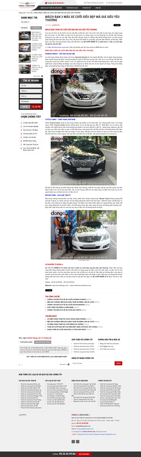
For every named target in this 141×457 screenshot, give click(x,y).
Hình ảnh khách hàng (42, 342)
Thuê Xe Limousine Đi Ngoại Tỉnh (31, 396)
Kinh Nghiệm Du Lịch (106, 346)
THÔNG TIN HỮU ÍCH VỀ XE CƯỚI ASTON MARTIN (65, 305)
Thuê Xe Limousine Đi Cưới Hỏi (31, 394)
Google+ (77, 441)
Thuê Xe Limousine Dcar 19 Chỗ (84, 352)
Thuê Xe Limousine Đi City (29, 398)
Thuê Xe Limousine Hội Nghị (30, 404)
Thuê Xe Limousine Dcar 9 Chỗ (84, 346)
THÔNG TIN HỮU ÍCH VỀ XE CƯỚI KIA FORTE (64, 310)
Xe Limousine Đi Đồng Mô (108, 400)
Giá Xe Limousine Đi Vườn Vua (110, 398)
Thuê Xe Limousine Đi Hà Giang (110, 388)
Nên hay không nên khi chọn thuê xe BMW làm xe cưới (89, 47)
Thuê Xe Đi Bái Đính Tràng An (109, 404)
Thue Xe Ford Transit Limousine (31, 408)
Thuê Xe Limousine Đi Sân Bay (31, 386)
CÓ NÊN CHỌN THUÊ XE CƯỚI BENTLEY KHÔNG (65, 324)
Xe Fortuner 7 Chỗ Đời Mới (56, 396)
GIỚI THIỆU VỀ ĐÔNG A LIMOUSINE (60, 307)
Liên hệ (98, 8)
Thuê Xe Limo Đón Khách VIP (30, 388)
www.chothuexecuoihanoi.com (80, 285)
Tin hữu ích (56, 25)
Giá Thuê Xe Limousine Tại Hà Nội (85, 384)
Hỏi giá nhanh (84, 454)
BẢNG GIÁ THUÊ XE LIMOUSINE (51, 8)
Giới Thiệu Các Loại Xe (107, 349)
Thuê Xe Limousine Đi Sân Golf (31, 392)
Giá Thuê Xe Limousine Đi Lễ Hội (84, 397)
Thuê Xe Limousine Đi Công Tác (31, 390)
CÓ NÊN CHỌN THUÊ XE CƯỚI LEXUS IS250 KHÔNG (66, 319)
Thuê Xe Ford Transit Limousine (84, 343)
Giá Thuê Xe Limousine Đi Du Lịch (85, 388)
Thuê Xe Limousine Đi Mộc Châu (110, 386)
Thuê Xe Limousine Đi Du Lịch (30, 384)
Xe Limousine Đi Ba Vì (107, 402)
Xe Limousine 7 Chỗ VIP (55, 384)
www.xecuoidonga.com (60, 285)
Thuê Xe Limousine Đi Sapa (109, 384)
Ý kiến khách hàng (26, 342)
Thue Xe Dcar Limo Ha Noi (29, 406)
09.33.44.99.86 (58, 3)
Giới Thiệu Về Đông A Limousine (94, 3)
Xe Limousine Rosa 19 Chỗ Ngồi (57, 392)
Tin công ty (25, 22)
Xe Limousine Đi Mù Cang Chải (110, 390)
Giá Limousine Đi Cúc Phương (110, 406)
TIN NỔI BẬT (24, 28)
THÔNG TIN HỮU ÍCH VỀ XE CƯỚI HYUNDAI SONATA (66, 299)
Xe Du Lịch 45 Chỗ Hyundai (56, 404)
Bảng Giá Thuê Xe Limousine (109, 343)
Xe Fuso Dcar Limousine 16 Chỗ (57, 390)
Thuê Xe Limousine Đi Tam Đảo (110, 396)
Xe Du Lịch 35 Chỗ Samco (55, 402)
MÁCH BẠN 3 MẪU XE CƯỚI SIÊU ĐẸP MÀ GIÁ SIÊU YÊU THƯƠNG (37, 36)
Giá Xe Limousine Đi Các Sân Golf (85, 390)
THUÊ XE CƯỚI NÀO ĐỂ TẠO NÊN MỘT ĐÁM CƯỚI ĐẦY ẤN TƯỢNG (72, 327)
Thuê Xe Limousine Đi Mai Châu (110, 392)
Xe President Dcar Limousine (56, 388)
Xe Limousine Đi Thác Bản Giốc (110, 394)
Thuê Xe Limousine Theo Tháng (31, 400)
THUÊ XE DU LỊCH (72, 8)
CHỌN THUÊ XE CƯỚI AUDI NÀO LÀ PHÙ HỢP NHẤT (66, 329)
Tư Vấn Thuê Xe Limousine (114, 3)
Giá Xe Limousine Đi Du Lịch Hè (84, 392)
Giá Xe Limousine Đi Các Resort (84, 386)
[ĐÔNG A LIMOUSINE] (22, 414)
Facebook (73, 441)
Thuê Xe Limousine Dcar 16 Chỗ (84, 349)
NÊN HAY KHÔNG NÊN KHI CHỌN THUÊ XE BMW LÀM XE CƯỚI (70, 302)
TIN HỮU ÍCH (36, 28)
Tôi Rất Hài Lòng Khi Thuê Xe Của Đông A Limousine (44, 357)
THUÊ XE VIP (86, 8)
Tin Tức (30, 13)
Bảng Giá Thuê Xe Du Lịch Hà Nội (84, 401)
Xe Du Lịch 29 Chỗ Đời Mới (56, 400)
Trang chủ (22, 13)
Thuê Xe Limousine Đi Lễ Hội (30, 402)
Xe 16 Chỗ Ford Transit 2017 (56, 398)
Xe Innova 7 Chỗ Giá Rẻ (55, 394)
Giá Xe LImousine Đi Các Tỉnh (83, 399)
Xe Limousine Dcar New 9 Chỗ (57, 386)
